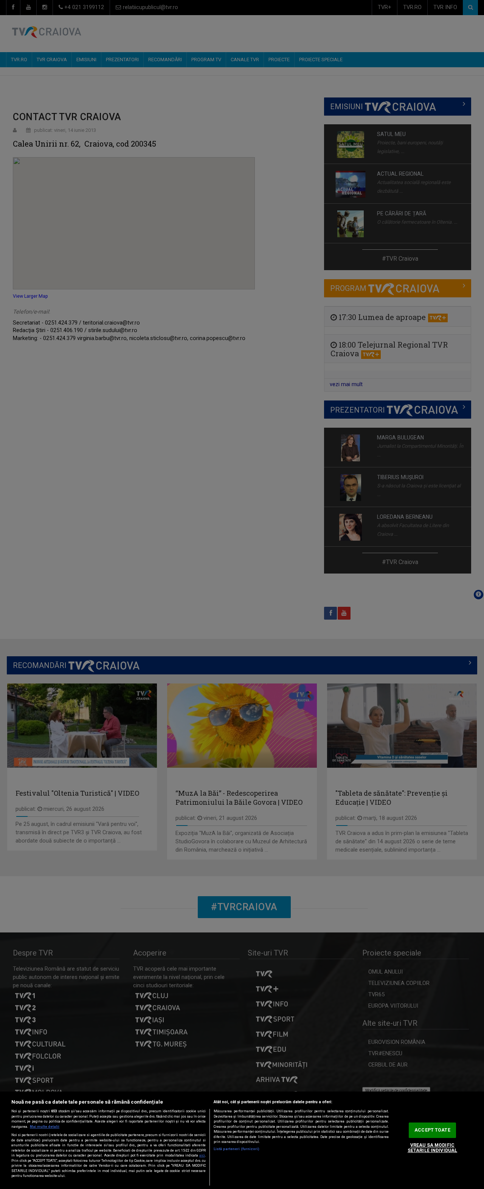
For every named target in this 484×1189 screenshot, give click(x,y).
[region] (242, 1140)
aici (202, 1155)
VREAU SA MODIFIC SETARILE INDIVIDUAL (432, 1148)
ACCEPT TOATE (432, 1130)
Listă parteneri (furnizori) (236, 1149)
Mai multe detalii (44, 1127)
